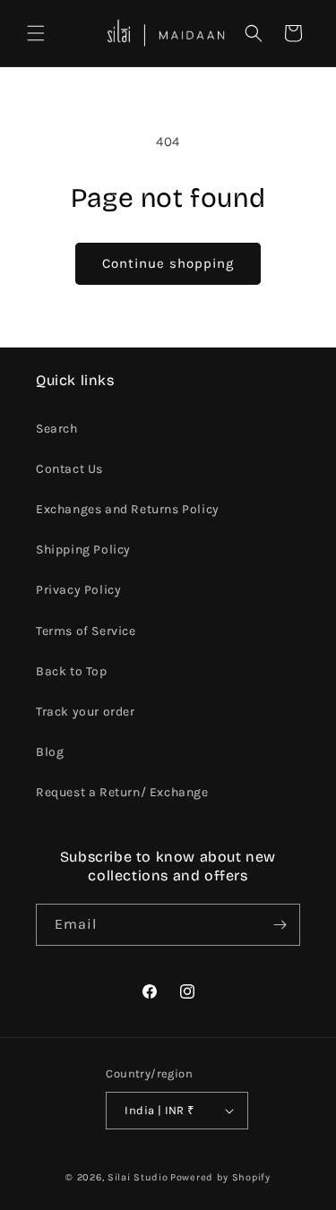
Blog (50, 751)
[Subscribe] (279, 925)
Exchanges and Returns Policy (128, 509)
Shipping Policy (83, 549)
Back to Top (72, 671)
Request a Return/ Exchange (122, 792)
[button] (36, 33)
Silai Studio (138, 1177)
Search (57, 428)
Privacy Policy (78, 589)
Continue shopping (168, 263)
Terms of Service (86, 631)
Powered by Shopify (220, 1177)
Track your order (85, 711)
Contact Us (69, 468)
